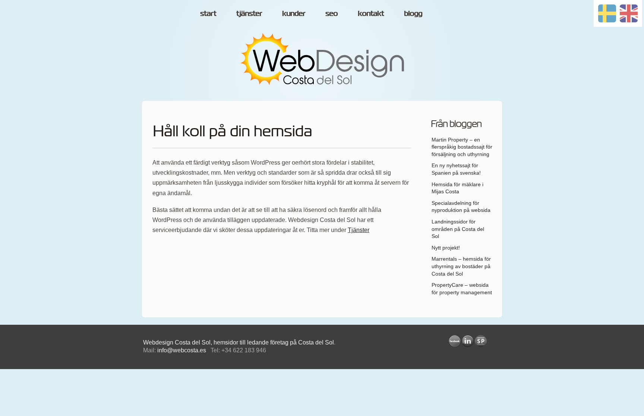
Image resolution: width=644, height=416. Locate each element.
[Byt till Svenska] (607, 13)
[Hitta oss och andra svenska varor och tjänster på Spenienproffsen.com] (481, 341)
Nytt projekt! (446, 248)
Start (208, 13)
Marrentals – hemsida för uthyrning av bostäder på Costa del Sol (461, 266)
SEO (331, 13)
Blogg (413, 13)
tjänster (249, 13)
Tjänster (358, 230)
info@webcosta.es (181, 350)
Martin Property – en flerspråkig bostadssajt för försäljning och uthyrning (462, 147)
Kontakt (371, 13)
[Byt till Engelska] (629, 13)
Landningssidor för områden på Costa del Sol (458, 229)
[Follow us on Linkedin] (468, 341)
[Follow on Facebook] (455, 341)
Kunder (293, 13)
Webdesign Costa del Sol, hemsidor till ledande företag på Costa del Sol (238, 342)
